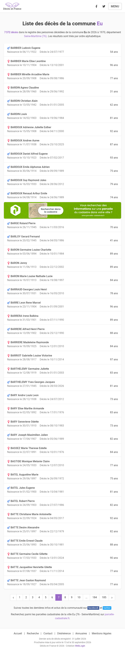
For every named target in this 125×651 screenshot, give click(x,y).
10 (78, 597)
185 (104, 597)
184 (94, 597)
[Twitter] (104, 6)
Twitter (107, 607)
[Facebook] (96, 6)
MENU (115, 6)
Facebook (93, 607)
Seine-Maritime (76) (35, 36)
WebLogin (80, 645)
